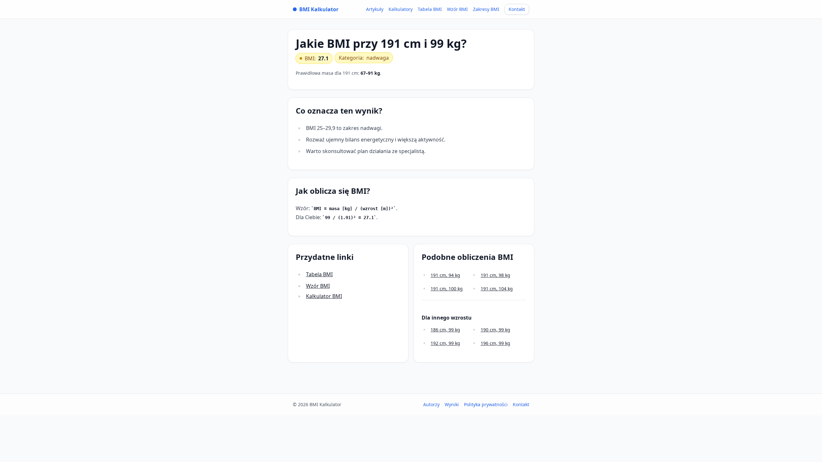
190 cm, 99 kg (495, 330)
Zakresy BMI (486, 9)
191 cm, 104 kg (497, 289)
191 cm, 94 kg (445, 275)
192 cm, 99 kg (445, 343)
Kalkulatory (401, 9)
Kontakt (517, 9)
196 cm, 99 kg (495, 343)
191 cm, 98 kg (495, 275)
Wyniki (452, 404)
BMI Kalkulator (318, 9)
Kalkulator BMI (324, 296)
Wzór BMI (457, 9)
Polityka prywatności (486, 404)
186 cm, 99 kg (445, 330)
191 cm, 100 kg (447, 289)
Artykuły (374, 9)
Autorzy (431, 404)
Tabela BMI (430, 9)
